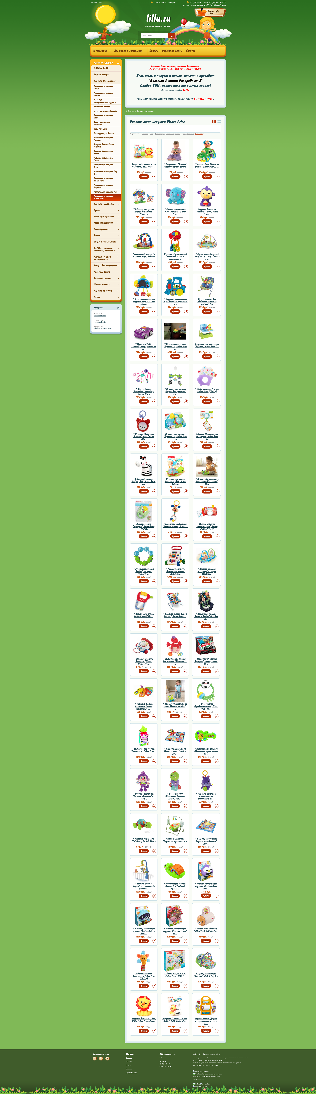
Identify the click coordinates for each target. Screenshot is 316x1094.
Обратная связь (172, 51)
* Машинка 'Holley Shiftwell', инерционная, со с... (143, 347)
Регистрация (172, 2)
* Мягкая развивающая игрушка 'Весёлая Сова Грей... (206, 886)
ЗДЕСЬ (186, 90)
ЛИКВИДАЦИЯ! (101, 68)
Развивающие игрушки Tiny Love (105, 172)
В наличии (199, 134)
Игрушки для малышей (104, 80)
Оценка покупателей (173, 134)
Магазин (94, 2)
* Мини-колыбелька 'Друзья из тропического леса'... (175, 841)
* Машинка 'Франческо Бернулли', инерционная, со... (205, 661)
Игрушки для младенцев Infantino (104, 145)
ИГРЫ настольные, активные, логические (104, 249)
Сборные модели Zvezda (105, 241)
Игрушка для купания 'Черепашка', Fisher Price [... (175, 436)
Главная (131, 111)
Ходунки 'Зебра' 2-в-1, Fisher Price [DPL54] (175, 975)
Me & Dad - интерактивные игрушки (105, 101)
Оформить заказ (131, 1072)
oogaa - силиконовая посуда (105, 111)
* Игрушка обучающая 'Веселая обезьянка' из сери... (143, 796)
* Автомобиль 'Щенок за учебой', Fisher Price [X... (207, 165)
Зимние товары (101, 74)
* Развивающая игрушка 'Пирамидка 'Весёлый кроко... (174, 886)
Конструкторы (101, 229)
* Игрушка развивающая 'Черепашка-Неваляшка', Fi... (206, 481)
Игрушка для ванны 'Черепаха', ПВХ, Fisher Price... (175, 481)
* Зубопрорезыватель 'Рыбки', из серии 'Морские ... (143, 571)
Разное (97, 297)
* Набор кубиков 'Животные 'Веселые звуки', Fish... (175, 796)
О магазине (100, 51)
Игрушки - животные (104, 203)
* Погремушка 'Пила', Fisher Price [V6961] (144, 615)
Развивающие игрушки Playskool (103, 186)
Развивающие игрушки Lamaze (103, 94)
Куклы (97, 210)
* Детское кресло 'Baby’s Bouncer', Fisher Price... (175, 615)
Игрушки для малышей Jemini (103, 152)
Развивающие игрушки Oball (103, 116)
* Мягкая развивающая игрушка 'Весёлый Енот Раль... (143, 931)
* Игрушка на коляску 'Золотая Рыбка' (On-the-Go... (206, 616)
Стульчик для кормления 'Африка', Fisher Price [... (207, 345)
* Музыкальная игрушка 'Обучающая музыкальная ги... (206, 751)
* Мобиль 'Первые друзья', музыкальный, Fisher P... (144, 886)
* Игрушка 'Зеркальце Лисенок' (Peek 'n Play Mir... (143, 436)
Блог (100, 2)
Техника (97, 235)
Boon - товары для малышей (102, 123)
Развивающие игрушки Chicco (103, 87)
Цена (151, 134)
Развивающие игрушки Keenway (103, 138)
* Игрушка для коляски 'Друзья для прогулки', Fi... (175, 392)
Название (145, 134)
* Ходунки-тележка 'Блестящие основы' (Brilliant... (175, 571)
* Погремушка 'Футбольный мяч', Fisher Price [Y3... (206, 706)
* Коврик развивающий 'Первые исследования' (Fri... (206, 841)
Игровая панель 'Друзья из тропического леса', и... (206, 1021)
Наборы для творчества (105, 265)
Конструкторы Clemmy (104, 133)
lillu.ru (158, 20)
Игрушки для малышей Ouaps (103, 159)
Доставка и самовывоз (128, 51)
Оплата (128, 1065)
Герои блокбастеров (103, 222)
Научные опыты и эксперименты (102, 258)
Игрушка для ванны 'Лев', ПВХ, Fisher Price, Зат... (144, 1020)
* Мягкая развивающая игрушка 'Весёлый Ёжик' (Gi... (175, 931)
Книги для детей (102, 271)
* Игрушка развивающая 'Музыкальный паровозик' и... (175, 302)
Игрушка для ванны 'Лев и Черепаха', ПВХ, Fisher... (143, 165)
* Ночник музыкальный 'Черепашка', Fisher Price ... (175, 347)
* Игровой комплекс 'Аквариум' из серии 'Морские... (207, 571)
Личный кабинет (160, 2)
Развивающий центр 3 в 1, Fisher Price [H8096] (143, 255)
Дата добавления (188, 134)
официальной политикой (213, 1060)
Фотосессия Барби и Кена (103, 328)
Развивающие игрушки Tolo (105, 191)
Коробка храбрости (203, 98)
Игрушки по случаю (103, 290)
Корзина (129, 1069)
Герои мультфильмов (104, 216)
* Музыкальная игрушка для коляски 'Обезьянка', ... (175, 661)
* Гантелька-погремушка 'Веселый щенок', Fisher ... (175, 525)
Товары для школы (102, 278)
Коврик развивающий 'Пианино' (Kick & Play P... (206, 975)
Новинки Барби (100, 316)
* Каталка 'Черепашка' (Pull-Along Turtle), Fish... (144, 840)
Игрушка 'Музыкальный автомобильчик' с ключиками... (175, 257)
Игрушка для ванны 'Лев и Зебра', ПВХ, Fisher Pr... (174, 1020)
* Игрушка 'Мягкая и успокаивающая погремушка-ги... (206, 796)
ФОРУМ (190, 51)
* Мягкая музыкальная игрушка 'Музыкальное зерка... (144, 302)
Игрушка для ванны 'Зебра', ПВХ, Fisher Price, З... (143, 481)
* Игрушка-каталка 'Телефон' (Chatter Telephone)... (143, 661)
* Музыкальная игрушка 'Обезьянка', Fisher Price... (143, 750)
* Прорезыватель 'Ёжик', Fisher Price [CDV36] (207, 390)
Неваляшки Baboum (102, 106)
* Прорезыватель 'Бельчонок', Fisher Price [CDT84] (143, 976)
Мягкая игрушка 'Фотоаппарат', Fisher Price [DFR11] (206, 526)
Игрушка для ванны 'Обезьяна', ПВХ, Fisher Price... (207, 212)
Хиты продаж (160, 134)
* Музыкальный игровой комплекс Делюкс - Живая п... (207, 257)
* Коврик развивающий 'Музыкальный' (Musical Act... (175, 751)
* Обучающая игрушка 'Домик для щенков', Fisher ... (143, 212)
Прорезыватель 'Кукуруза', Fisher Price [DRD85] (143, 526)
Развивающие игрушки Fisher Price (103, 197)
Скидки (153, 51)
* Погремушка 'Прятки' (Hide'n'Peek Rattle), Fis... (206, 930)
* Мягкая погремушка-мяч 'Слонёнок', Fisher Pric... (175, 212)
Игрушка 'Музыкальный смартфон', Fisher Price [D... (207, 436)
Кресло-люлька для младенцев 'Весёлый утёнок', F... (206, 302)
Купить (143, 176)
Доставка (129, 1061)
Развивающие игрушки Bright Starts (103, 179)
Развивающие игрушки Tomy (103, 165)
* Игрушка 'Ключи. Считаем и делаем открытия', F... (144, 706)
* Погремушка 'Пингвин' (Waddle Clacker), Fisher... (175, 165)
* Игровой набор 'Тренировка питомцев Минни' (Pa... (143, 392)
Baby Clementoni (100, 128)
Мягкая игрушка (101, 284)
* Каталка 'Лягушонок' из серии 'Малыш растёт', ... (175, 706)
